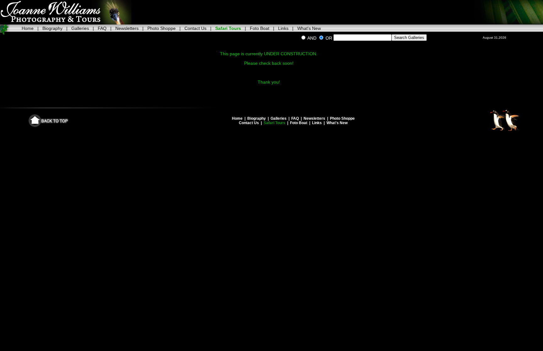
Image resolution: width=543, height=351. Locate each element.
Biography (52, 28)
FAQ (102, 28)
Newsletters (127, 28)
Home (28, 28)
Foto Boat (259, 28)
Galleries (80, 28)
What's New (309, 28)
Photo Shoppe (161, 28)
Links (283, 28)
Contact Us (195, 28)
